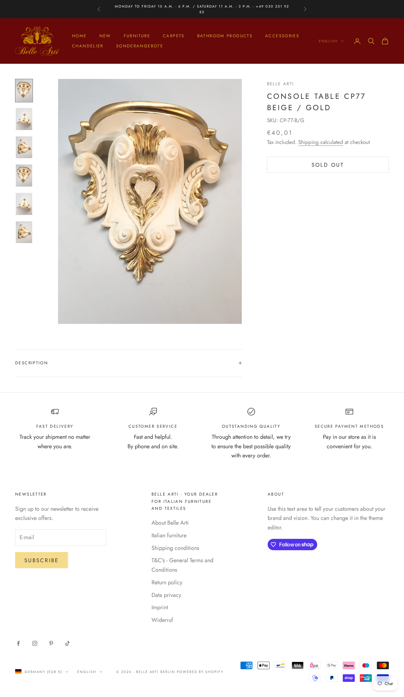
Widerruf (162, 620)
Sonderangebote (139, 46)
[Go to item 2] (24, 119)
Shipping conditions (175, 548)
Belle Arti (280, 84)
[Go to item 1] (24, 90)
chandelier (88, 46)
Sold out (328, 165)
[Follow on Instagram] (35, 643)
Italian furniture (169, 535)
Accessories (282, 36)
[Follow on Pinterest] (51, 643)
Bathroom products (224, 36)
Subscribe (41, 560)
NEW (105, 36)
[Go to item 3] (24, 147)
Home (79, 36)
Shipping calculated (320, 142)
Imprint (160, 607)
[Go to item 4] (24, 175)
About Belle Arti (170, 523)
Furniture (137, 36)
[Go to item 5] (24, 204)
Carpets (174, 36)
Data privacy (166, 595)
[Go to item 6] (24, 232)
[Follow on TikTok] (67, 643)
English (328, 41)
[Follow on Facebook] (18, 643)
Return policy (167, 582)
